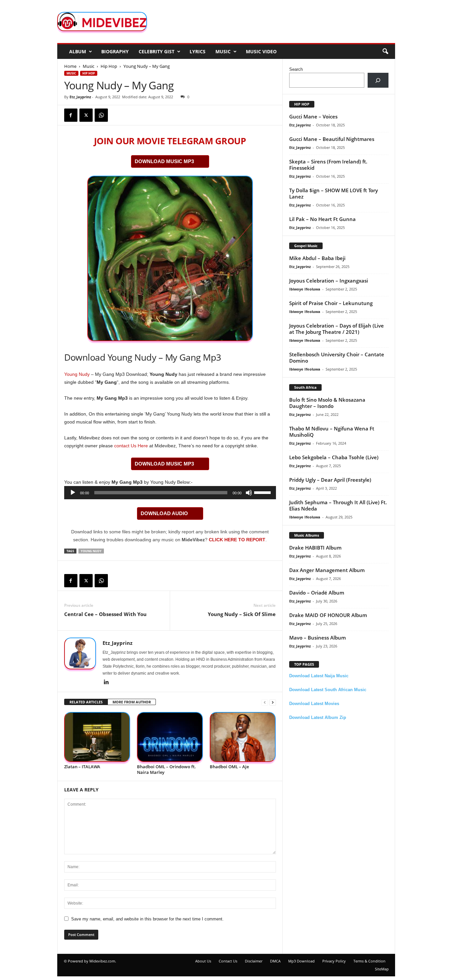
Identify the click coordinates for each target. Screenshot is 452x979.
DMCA (275, 960)
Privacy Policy (334, 960)
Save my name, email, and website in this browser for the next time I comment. (147, 918)
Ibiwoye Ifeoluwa (304, 289)
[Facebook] (70, 115)
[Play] (72, 492)
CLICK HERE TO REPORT (237, 539)
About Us (203, 960)
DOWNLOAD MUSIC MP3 (164, 161)
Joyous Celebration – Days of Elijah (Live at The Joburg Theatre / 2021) (336, 328)
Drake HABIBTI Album (315, 547)
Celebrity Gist (156, 51)
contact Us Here (131, 445)
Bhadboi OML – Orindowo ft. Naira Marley (166, 769)
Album (77, 51)
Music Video (261, 51)
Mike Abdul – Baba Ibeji (317, 258)
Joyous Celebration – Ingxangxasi (328, 280)
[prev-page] (264, 702)
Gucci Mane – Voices (313, 116)
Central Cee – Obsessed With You (105, 614)
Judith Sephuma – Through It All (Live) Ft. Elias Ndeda (338, 505)
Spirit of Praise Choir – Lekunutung (331, 303)
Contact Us (228, 960)
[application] (170, 492)
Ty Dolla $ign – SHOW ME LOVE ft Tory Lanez (333, 193)
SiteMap (382, 968)
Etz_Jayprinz (80, 96)
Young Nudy (77, 374)
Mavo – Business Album (317, 637)
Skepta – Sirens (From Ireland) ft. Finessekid (328, 164)
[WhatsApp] (101, 115)
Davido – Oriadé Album (316, 592)
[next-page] (272, 702)
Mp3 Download (301, 960)
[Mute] (249, 492)
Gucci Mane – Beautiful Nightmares (331, 139)
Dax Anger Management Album (327, 570)
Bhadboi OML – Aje (229, 767)
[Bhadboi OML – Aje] (243, 737)
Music (223, 51)
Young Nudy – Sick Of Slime (242, 614)
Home (70, 66)
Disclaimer (253, 960)
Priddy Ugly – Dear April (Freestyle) (330, 479)
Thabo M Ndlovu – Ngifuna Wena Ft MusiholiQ (331, 431)
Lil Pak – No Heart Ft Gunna (322, 219)
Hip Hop (109, 66)
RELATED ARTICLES (86, 701)
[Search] (378, 80)
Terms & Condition (369, 960)
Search (296, 69)
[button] (385, 51)
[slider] (263, 492)
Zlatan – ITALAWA (82, 767)
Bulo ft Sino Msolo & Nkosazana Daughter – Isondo (327, 402)
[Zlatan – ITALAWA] (97, 737)
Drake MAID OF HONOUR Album (328, 615)
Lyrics (197, 51)
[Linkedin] (107, 682)
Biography (115, 51)
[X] (86, 115)
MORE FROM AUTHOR (132, 701)
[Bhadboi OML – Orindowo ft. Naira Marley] (170, 737)
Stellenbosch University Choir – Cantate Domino (336, 357)
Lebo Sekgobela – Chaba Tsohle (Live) (334, 457)
